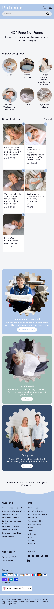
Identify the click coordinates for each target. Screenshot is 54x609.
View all (48, 119)
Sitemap (32, 540)
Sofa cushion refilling (11, 533)
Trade (30, 531)
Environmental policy (37, 514)
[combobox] (27, 13)
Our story (27, 466)
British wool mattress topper (11, 522)
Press (30, 527)
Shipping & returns (27, 329)
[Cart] (45, 7)
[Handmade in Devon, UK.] (27, 294)
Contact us (33, 508)
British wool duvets (10, 517)
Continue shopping (27, 40)
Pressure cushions (10, 530)
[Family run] (27, 430)
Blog (30, 537)
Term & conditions (36, 521)
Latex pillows (8, 536)
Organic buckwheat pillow (13, 511)
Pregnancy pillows (10, 514)
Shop (27, 399)
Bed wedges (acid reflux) (13, 508)
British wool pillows (10, 526)
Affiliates (32, 534)
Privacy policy (34, 524)
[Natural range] (27, 360)
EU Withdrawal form (37, 544)
